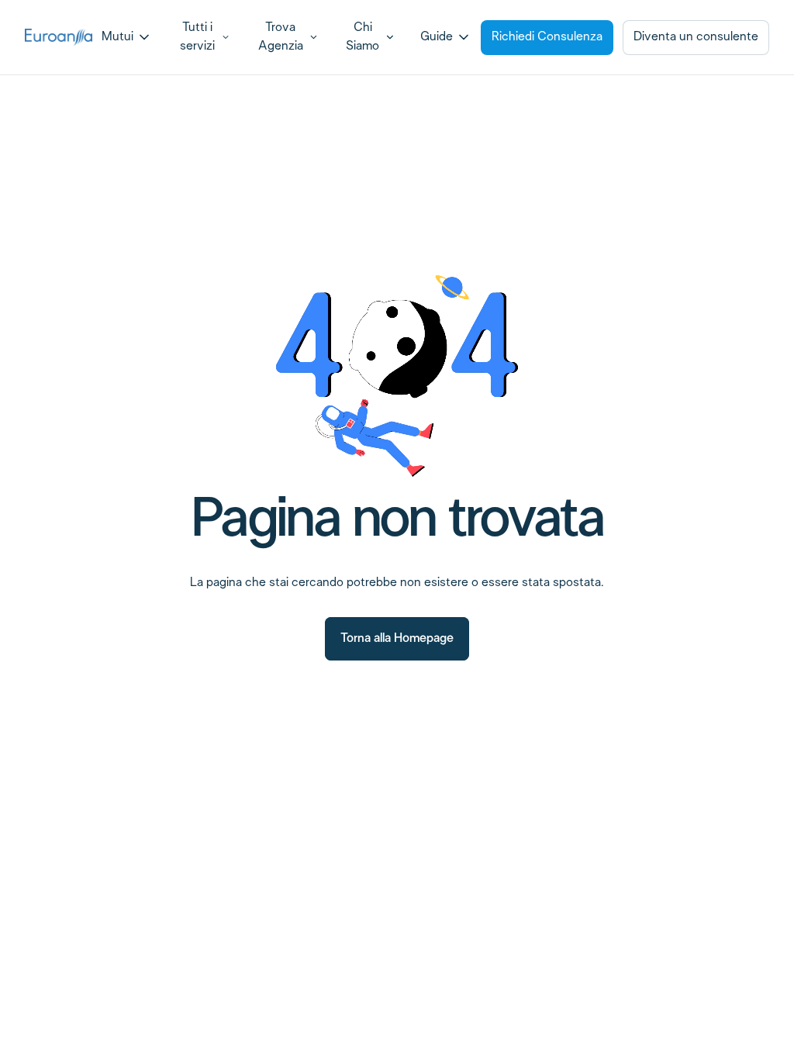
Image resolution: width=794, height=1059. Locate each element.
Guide (436, 37)
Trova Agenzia (280, 37)
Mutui (117, 37)
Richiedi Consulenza (547, 37)
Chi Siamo (362, 37)
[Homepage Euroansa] (58, 38)
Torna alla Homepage (397, 638)
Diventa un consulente (695, 37)
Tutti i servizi (197, 37)
